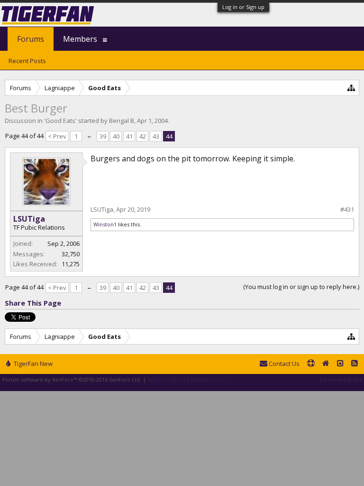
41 (129, 136)
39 (103, 136)
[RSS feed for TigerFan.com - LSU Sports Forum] (354, 364)
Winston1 (105, 224)
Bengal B (121, 120)
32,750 (71, 254)
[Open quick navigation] (351, 87)
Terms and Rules (340, 379)
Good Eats (60, 120)
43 (156, 136)
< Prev (57, 136)
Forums (30, 39)
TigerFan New (32, 363)
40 (116, 136)
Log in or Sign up (243, 6)
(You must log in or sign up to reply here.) (301, 286)
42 (142, 136)
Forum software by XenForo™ (71, 379)
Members (80, 39)
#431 (347, 210)
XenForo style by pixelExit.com (186, 379)
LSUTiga (29, 219)
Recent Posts (27, 60)
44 (169, 136)
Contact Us (283, 363)
